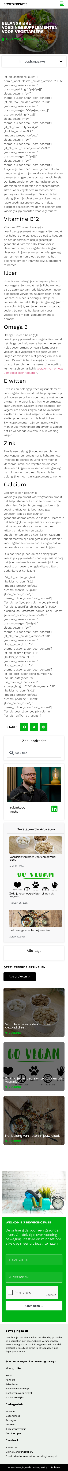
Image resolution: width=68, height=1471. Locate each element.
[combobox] (34, 753)
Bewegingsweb (15, 4)
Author (15, 811)
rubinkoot (17, 807)
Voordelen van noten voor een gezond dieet (32, 858)
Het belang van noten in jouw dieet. (30, 930)
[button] (61, 61)
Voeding (33, 39)
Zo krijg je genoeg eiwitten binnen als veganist (31, 895)
